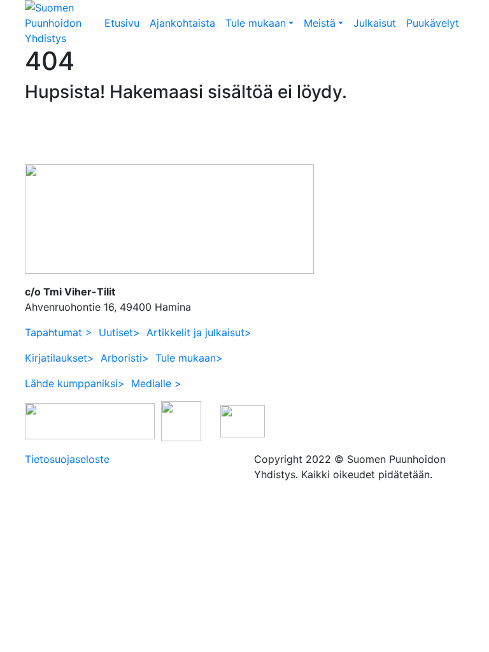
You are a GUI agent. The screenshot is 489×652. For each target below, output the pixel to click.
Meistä (320, 23)
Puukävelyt (432, 23)
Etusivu (121, 23)
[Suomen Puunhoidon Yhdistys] (62, 21)
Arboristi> (125, 357)
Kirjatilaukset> (59, 357)
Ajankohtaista (182, 23)
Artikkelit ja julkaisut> (199, 332)
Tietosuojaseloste (67, 459)
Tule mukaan (255, 23)
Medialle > (156, 383)
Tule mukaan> (189, 357)
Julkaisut (374, 23)
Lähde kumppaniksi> (75, 383)
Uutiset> (119, 332)
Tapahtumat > (58, 332)
